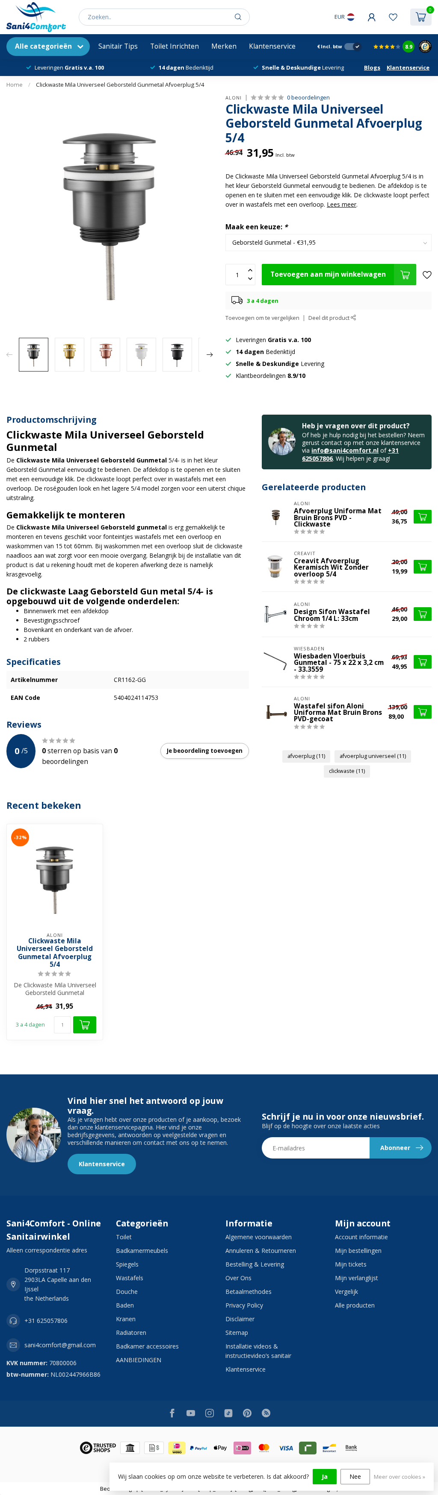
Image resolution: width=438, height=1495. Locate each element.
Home (14, 84)
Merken (224, 46)
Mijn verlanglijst (356, 1278)
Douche (127, 1291)
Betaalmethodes (248, 1291)
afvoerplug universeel (373, 756)
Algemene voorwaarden (258, 1237)
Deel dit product (329, 318)
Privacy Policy (244, 1305)
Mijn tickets (351, 1264)
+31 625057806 (46, 1321)
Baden (125, 1305)
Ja (325, 1476)
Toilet (124, 1237)
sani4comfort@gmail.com (60, 1345)
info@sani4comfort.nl (345, 450)
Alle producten (355, 1305)
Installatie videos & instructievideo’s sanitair (258, 1351)
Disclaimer (240, 1319)
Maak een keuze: (256, 226)
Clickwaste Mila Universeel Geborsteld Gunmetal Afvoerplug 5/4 (120, 84)
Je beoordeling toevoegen (205, 751)
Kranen (126, 1319)
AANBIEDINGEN (138, 1360)
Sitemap (236, 1332)
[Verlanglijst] (393, 17)
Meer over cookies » (399, 1476)
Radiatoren (131, 1332)
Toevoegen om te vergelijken (262, 318)
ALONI (233, 97)
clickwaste (347, 771)
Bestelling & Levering (254, 1264)
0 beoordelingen (308, 97)
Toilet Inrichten (174, 46)
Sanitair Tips (118, 46)
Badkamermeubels (142, 1250)
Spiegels (127, 1264)
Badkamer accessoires (147, 1346)
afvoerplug (306, 756)
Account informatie (361, 1237)
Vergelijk (346, 1291)
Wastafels (129, 1278)
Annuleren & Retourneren (260, 1250)
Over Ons (238, 1278)
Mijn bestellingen (358, 1250)
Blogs (372, 67)
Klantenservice (272, 46)
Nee (355, 1476)
